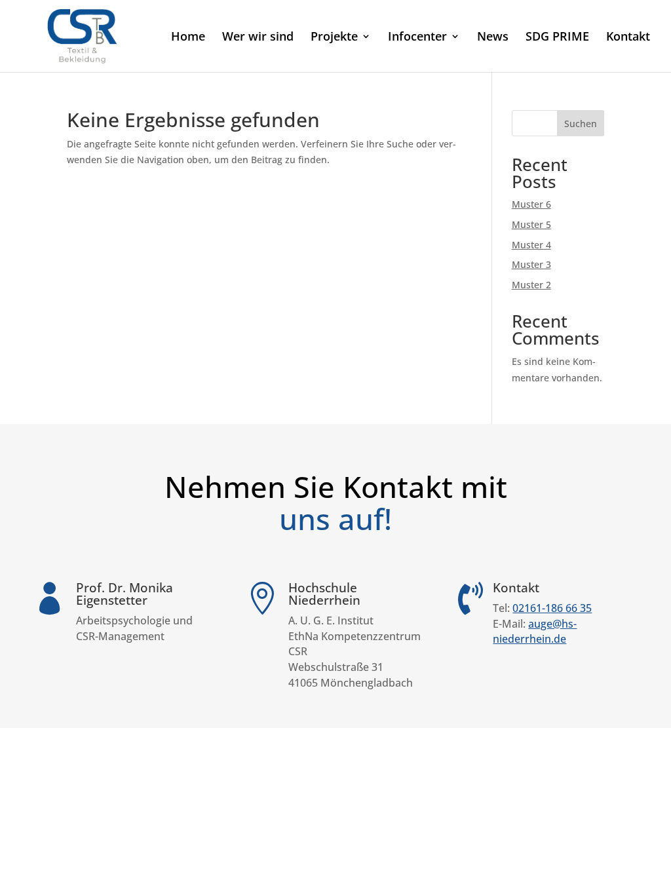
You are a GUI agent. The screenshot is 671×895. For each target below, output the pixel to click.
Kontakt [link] (628, 37)
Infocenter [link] (417, 37)
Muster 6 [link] (531, 204)
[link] (83, 35)
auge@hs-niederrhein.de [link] (535, 632)
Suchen (580, 123)
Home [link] (188, 37)
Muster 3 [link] (531, 264)
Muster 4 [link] (531, 244)
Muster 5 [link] (531, 224)
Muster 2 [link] (531, 284)
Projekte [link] (334, 37)
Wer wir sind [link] (258, 37)
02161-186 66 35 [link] (552, 608)
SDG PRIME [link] (557, 37)
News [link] (492, 37)
